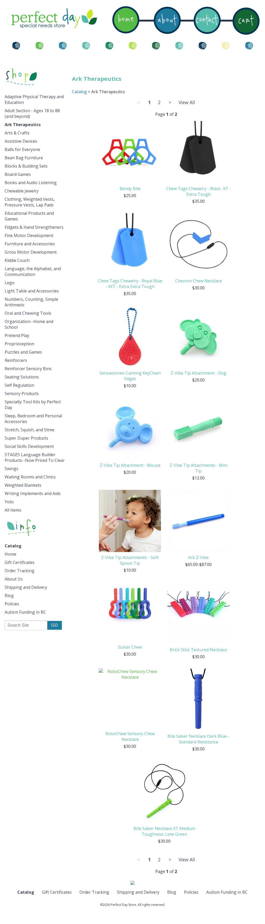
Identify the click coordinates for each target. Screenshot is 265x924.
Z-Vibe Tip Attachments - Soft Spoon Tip (130, 560)
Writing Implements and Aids (33, 493)
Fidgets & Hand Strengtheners (34, 227)
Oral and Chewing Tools (28, 313)
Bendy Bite (130, 188)
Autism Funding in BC (25, 612)
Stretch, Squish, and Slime (29, 430)
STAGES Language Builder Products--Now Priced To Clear (35, 457)
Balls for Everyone (22, 149)
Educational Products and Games (29, 216)
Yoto (9, 502)
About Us (14, 579)
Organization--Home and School (29, 324)
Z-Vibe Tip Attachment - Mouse (130, 465)
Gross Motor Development (31, 252)
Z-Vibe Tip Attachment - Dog (198, 373)
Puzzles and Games (23, 352)
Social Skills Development (29, 446)
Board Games (18, 174)
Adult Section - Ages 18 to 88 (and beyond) (32, 113)
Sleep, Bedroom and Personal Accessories (33, 418)
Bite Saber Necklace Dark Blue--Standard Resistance (198, 739)
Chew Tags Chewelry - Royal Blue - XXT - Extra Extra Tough (130, 283)
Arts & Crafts (17, 133)
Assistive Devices (21, 141)
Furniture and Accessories (30, 244)
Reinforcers (16, 360)
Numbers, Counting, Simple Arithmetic (31, 302)
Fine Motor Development (29, 235)
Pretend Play (17, 335)
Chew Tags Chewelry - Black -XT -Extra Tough (198, 191)
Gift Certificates (19, 562)
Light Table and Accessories (32, 291)
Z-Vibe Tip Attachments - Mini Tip (198, 468)
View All (187, 102)
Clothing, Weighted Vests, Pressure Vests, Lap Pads (30, 202)
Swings (11, 468)
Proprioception (19, 344)
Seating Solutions (22, 377)
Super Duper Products (26, 438)
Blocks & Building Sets (26, 166)
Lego (9, 282)
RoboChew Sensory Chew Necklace (130, 736)
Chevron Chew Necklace (198, 281)
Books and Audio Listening (31, 182)
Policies (12, 604)
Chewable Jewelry (22, 191)
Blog (9, 595)
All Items (13, 510)
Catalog (13, 546)
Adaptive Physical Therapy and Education (34, 99)
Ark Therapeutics (23, 124)
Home (10, 554)
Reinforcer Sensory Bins (28, 368)
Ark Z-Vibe (198, 557)
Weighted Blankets (23, 485)
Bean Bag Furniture (24, 158)
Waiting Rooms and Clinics (30, 477)
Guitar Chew (130, 647)
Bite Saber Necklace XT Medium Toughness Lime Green (164, 831)
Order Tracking (19, 571)
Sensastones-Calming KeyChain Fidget (130, 376)
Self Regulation (19, 385)
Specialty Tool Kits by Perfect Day (33, 404)
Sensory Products (22, 393)
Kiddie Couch (17, 260)
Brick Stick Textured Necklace (198, 650)
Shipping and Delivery (26, 587)
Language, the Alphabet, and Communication (33, 271)
